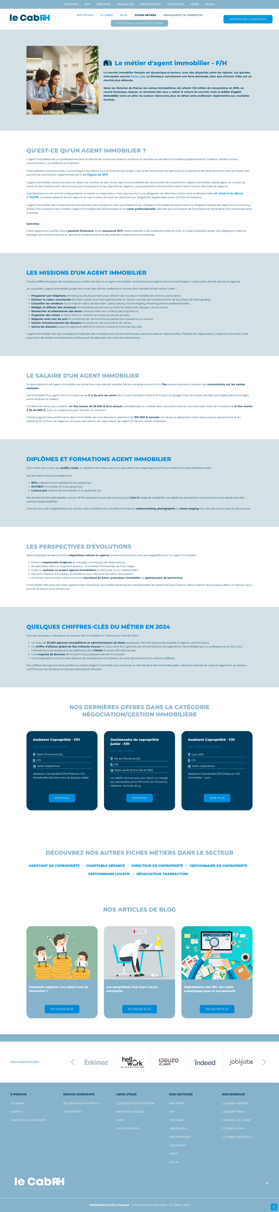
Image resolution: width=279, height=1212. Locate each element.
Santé (194, 4)
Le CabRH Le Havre (236, 1120)
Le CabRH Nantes (235, 1103)
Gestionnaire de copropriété (218, 866)
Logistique (175, 4)
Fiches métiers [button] (145, 15)
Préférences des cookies (109, 1205)
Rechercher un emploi (81, 1103)
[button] (73, 1062)
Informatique (150, 4)
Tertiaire (103, 4)
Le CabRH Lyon (233, 1128)
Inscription (72, 1111)
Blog (124, 15)
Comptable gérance (105, 866)
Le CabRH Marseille (237, 1136)
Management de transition (182, 15)
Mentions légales (130, 1111)
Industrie (71, 4)
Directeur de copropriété (157, 866)
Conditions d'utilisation (135, 1103)
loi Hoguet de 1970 (95, 174)
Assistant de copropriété (54, 866)
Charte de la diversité (28, 1120)
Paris (134, 76)
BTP (87, 4)
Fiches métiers (128, 1128)
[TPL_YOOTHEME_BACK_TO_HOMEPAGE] (29, 19)
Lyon (142, 76)
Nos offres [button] (85, 15)
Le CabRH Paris (233, 1111)
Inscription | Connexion (248, 19)
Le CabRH (17, 1103)
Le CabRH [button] (106, 15)
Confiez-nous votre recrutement (139, 23)
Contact (16, 1111)
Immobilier (125, 4)
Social (210, 4)
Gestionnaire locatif (109, 874)
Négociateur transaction (162, 874)
